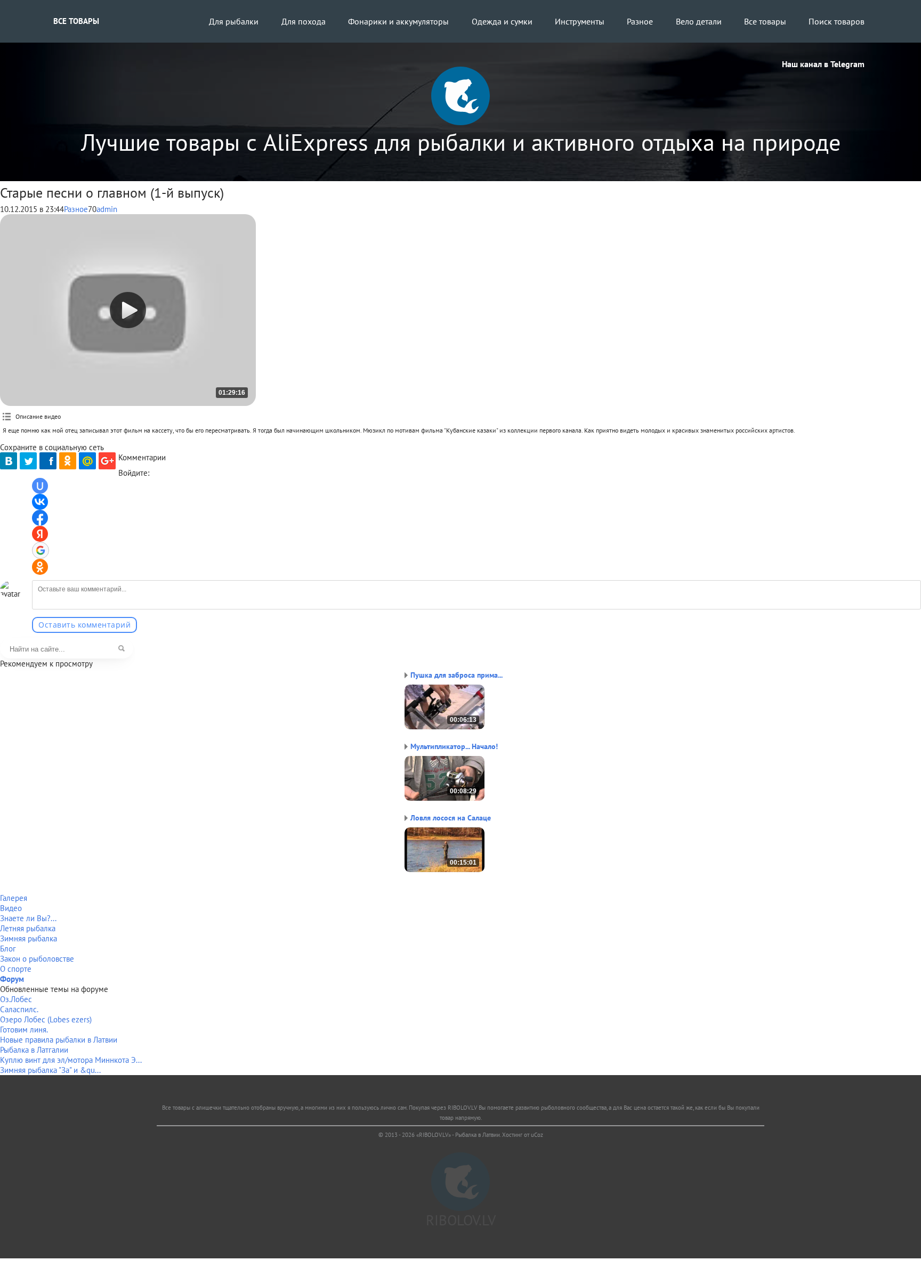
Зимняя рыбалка (28, 938)
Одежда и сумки (502, 21)
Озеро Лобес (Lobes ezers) (46, 1019)
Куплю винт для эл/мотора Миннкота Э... (71, 1060)
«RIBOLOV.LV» (433, 1134)
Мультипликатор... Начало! (454, 746)
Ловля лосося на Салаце (450, 818)
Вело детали (699, 21)
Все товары (76, 21)
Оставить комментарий (84, 625)
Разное (640, 21)
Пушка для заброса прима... (456, 675)
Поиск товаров (837, 21)
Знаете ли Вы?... (28, 918)
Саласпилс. (19, 1009)
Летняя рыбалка (27, 928)
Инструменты (579, 21)
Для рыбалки (233, 21)
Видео (11, 908)
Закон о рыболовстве (37, 959)
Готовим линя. (24, 1029)
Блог (8, 949)
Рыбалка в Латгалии (34, 1050)
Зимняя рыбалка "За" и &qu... (50, 1070)
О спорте (15, 969)
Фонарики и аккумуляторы (398, 21)
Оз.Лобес (16, 999)
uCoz (537, 1134)
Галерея (13, 898)
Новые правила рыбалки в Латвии (58, 1040)
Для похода (303, 21)
